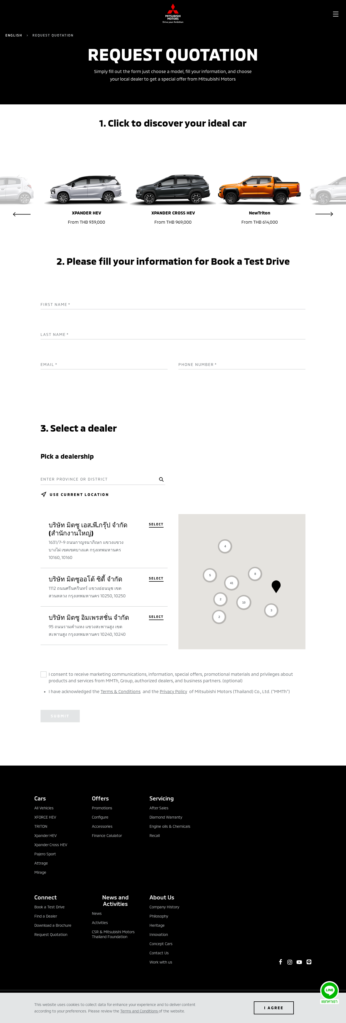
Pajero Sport (45, 854)
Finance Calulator (107, 835)
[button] (276, 586)
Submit (60, 716)
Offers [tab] (100, 798)
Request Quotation (50, 934)
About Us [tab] (161, 897)
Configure (100, 817)
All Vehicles (44, 808)
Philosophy (158, 916)
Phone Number (197, 364)
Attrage (41, 863)
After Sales (158, 808)
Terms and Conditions (139, 1011)
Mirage (40, 872)
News (97, 913)
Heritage (157, 925)
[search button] (160, 479)
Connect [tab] (45, 897)
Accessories (102, 826)
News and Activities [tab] (115, 900)
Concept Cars (160, 943)
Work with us (160, 962)
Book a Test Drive (49, 907)
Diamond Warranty (165, 817)
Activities (100, 922)
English (13, 35)
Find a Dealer (45, 916)
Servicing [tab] (161, 798)
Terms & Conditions (121, 691)
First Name (56, 304)
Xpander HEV (45, 835)
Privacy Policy (173, 691)
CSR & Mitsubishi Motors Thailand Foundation (113, 934)
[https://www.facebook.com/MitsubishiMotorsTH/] (280, 962)
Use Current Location (79, 494)
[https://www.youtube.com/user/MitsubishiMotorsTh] (299, 962)
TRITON (40, 826)
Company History (164, 907)
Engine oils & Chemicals (169, 826)
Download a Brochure (52, 925)
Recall (154, 835)
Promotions (102, 808)
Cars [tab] (40, 798)
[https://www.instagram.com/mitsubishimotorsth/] (289, 962)
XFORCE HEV (45, 817)
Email (49, 364)
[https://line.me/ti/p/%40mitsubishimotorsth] (309, 962)
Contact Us (159, 953)
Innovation (158, 934)
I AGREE (274, 1007)
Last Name (55, 334)
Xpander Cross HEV (50, 844)
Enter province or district (74, 479)
